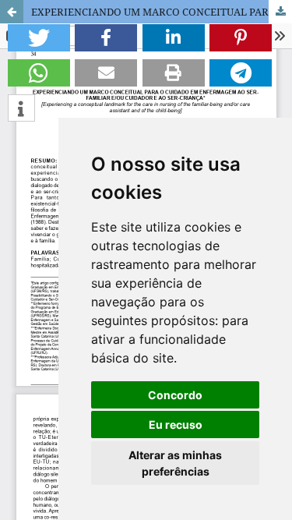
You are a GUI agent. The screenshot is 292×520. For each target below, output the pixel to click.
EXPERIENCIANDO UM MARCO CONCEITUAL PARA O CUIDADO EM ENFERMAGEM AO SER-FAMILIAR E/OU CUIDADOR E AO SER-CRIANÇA (161, 12)
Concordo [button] (175, 394)
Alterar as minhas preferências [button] (175, 463)
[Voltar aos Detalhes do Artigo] (11, 11)
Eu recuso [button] (175, 424)
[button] (39, 37)
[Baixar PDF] (280, 11)
